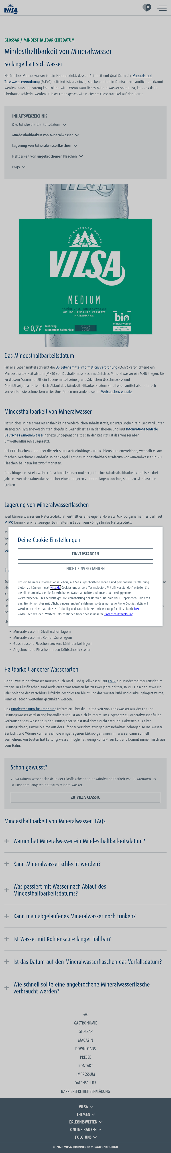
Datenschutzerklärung (118, 614)
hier (136, 609)
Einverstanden (85, 554)
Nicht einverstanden (85, 568)
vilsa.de (55, 587)
